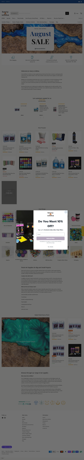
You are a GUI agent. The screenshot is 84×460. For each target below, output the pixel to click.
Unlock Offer (50, 238)
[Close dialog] (66, 212)
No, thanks (50, 247)
